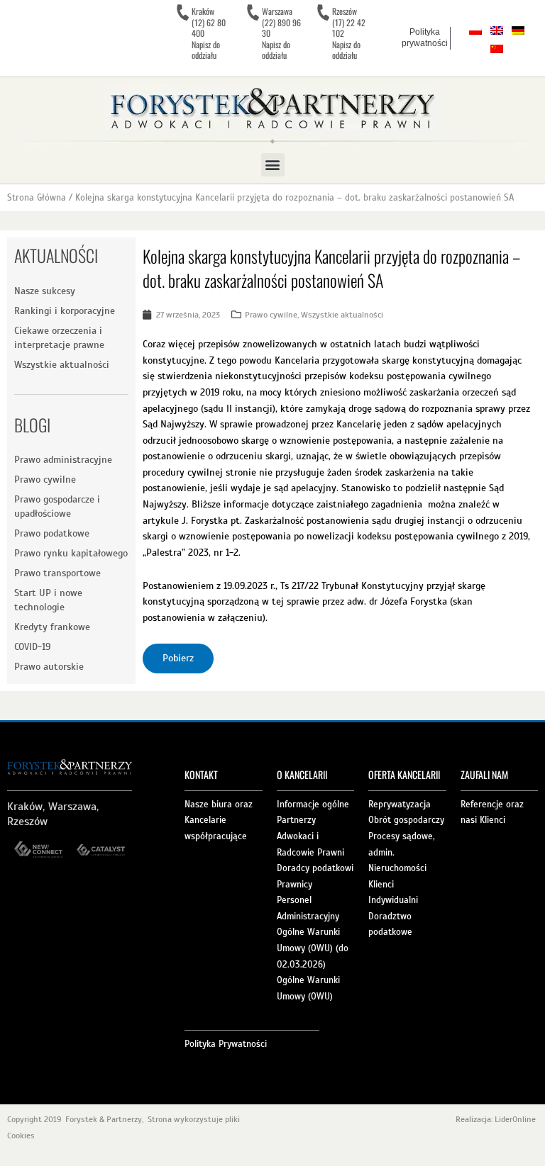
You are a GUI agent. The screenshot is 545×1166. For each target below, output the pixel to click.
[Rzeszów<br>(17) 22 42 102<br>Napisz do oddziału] (323, 13)
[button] (273, 164)
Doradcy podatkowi (315, 868)
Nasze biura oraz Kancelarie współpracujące (219, 820)
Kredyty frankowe (52, 627)
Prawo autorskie (49, 667)
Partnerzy (296, 820)
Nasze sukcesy (44, 291)
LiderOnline (516, 1119)
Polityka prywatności (425, 37)
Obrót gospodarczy (406, 820)
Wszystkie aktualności (61, 365)
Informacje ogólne (313, 804)
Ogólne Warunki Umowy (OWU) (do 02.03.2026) (312, 948)
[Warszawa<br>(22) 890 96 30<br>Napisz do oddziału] (253, 13)
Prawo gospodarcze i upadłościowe (57, 506)
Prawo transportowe (57, 573)
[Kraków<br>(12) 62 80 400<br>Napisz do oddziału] (182, 13)
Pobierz (178, 658)
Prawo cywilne (45, 479)
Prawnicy (294, 884)
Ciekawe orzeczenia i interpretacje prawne (59, 338)
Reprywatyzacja (399, 804)
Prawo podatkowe (51, 533)
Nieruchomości (397, 868)
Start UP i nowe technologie (48, 600)
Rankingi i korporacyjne (64, 311)
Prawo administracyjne (63, 460)
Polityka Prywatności (226, 1044)
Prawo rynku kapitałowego (71, 553)
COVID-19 (32, 647)
